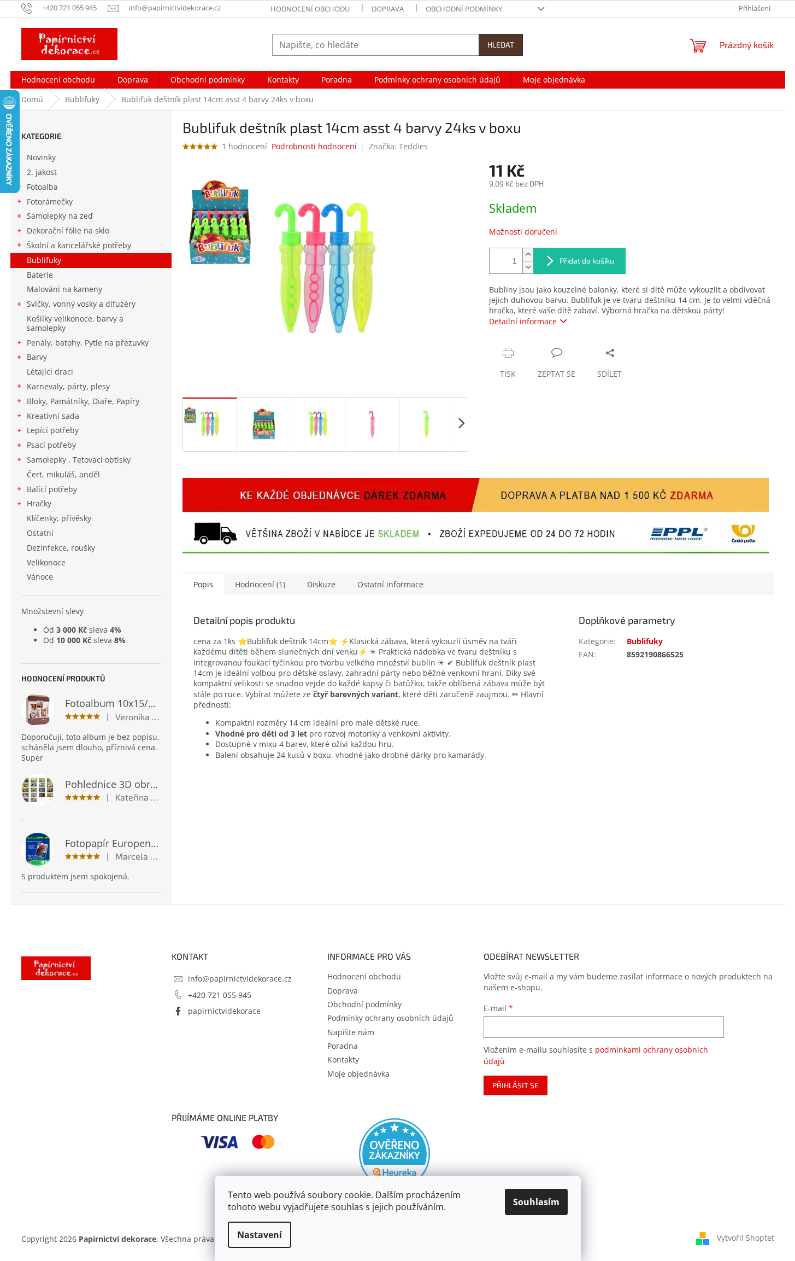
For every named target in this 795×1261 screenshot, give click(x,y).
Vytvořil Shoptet (745, 1238)
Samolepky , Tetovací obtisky (79, 459)
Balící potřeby (52, 489)
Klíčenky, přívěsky (59, 518)
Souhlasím (536, 1202)
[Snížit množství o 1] (527, 267)
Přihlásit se (515, 1085)
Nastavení (259, 1235)
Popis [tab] (203, 584)
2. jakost (42, 172)
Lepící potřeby (53, 430)
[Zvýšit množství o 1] (527, 254)
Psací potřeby (51, 445)
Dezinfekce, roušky (61, 547)
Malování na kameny (64, 289)
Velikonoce (46, 562)
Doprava (388, 9)
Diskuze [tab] (321, 584)
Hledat (500, 44)
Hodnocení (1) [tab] (260, 584)
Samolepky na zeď (60, 216)
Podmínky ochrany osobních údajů (390, 1018)
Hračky (39, 503)
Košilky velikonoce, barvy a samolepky (75, 323)
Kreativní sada (53, 416)
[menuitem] (58, 80)
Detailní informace (523, 321)
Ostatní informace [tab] (390, 584)
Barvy (37, 357)
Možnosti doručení (523, 231)
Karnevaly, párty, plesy (68, 386)
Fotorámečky (50, 201)
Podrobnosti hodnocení (314, 146)
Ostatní (40, 533)
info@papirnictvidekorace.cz (240, 978)
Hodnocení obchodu (310, 9)
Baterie (40, 275)
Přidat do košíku (587, 260)
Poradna (342, 1046)
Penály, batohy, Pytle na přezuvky (88, 342)
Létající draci (50, 371)
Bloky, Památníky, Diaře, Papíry (83, 401)
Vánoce (40, 576)
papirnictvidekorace (224, 1011)
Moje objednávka (358, 1074)
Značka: (398, 146)
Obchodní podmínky (464, 9)
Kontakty (343, 1059)
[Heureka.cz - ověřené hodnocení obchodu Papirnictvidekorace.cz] (394, 1153)
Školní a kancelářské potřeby (79, 245)
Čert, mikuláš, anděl (63, 474)
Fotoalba (42, 187)
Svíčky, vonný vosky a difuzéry (81, 304)
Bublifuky (44, 260)
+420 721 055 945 (219, 995)
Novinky (41, 157)
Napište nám (350, 1032)
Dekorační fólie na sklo (68, 230)
